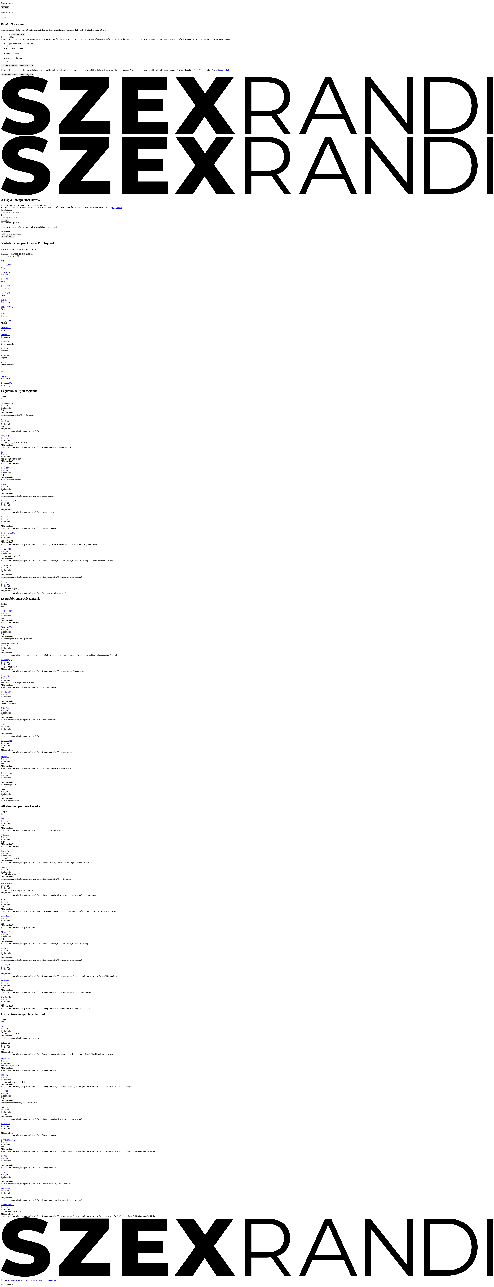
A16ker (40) (6, 1124)
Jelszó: (3, 215)
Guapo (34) (5, 964)
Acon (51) (5, 517)
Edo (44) (4, 819)
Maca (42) (5, 1107)
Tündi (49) (5, 867)
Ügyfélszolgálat (7, 1280)
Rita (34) (4, 419)
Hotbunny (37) (7, 659)
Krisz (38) (5, 708)
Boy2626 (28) (6, 741)
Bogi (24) (5, 676)
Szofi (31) (5, 900)
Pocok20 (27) (6, 948)
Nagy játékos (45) (8, 533)
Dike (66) (5, 468)
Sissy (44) (5, 1026)
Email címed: (6, 210)
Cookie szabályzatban (226, 39)
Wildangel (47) (7, 835)
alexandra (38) (7, 403)
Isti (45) (4, 1156)
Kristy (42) (5, 484)
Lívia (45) (5, 452)
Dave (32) (5, 581)
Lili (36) (4, 1075)
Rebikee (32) (6, 883)
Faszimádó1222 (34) (9, 643)
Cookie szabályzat (38, 1280)
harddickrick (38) (8, 1205)
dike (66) (4, 1091)
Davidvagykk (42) (8, 1140)
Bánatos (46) (6, 997)
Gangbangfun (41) (8, 773)
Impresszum (51, 1280)
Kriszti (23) (5, 1042)
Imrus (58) (5, 1188)
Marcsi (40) (5, 1059)
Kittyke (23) (6, 692)
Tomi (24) (5, 724)
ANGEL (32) (6, 611)
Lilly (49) (5, 436)
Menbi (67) (5, 932)
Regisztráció (117, 208)
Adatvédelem (19, 1280)
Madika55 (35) (7, 757)
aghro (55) (5, 916)
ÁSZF (28, 1280)
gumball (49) (6, 549)
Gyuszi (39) (6, 565)
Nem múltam (6, 34)
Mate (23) (5, 789)
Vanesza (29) (6, 627)
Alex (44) (5, 1172)
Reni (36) (5, 851)
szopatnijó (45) (7, 981)
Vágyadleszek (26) (8, 500)
